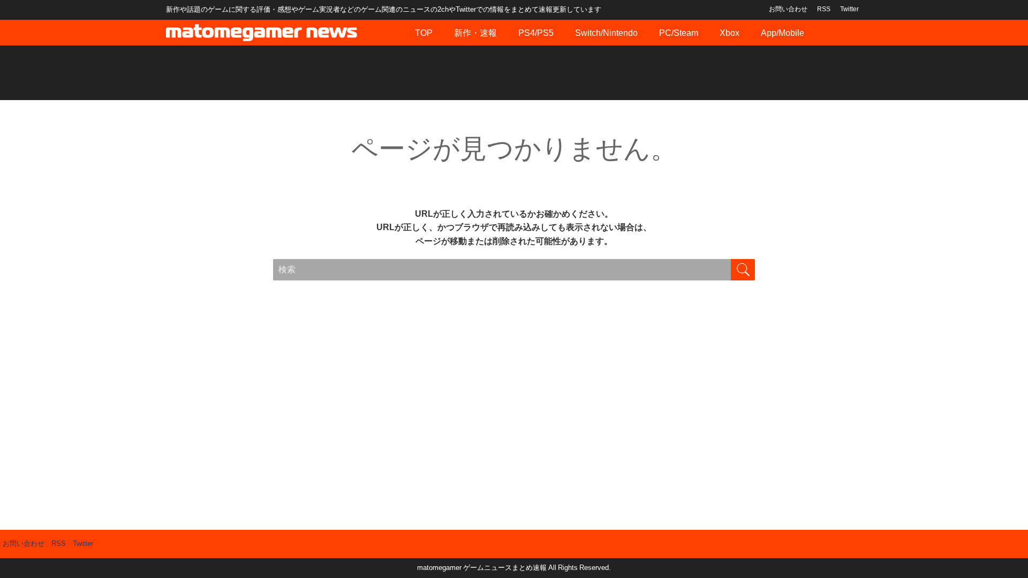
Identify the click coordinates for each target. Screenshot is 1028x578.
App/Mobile (782, 32)
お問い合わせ (788, 9)
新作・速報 (475, 32)
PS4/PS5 (536, 32)
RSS (823, 9)
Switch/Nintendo (606, 32)
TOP (424, 32)
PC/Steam (678, 32)
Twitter (849, 9)
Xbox (729, 32)
